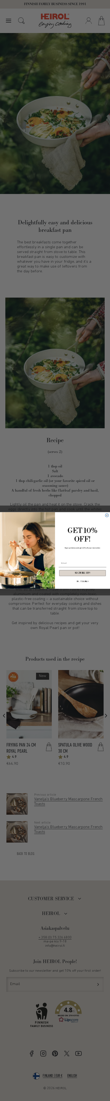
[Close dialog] (107, 515)
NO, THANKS (83, 582)
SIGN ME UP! (82, 573)
